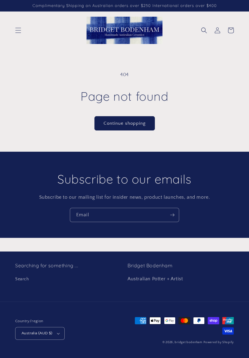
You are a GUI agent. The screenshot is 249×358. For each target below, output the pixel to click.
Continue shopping (125, 123)
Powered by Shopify (218, 342)
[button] (18, 30)
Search (22, 279)
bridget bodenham (188, 342)
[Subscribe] (172, 215)
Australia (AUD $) (37, 333)
